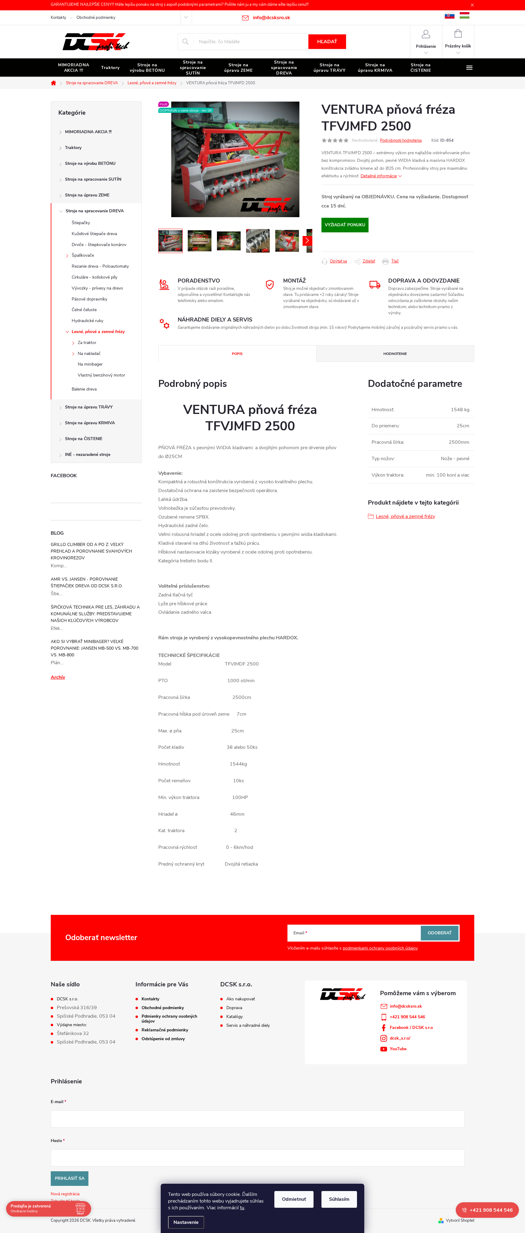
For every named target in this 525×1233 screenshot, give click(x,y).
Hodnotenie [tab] (395, 353)
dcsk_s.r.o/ (400, 1038)
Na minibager (90, 364)
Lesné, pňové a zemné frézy (98, 332)
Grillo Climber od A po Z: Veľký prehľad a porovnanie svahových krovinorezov (91, 551)
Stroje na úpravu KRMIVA (90, 423)
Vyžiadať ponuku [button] (345, 225)
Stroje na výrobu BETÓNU (90, 163)
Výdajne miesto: (72, 1025)
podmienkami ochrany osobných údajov (380, 948)
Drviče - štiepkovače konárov (99, 245)
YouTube (398, 1049)
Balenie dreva (84, 389)
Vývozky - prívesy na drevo (97, 288)
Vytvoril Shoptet (460, 1220)
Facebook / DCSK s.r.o (411, 1027)
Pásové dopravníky (89, 299)
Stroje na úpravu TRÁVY (89, 407)
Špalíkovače (83, 255)
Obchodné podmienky (96, 17)
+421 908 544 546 (407, 1017)
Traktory (73, 148)
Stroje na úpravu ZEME (87, 195)
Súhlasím (339, 1199)
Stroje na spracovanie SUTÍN (93, 179)
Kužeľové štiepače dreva (94, 234)
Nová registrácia (65, 1194)
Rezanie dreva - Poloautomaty (100, 266)
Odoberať (440, 933)
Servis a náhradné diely (248, 1025)
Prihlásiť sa (69, 1178)
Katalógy (234, 1016)
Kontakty (58, 17)
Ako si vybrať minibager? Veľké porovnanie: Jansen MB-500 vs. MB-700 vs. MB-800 (94, 648)
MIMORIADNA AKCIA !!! (88, 132)
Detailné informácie (379, 176)
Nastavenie (186, 1222)
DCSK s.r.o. (67, 999)
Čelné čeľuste (84, 310)
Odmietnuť (294, 1199)
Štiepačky (81, 223)
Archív (58, 677)
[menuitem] (73, 67)
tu (242, 1207)
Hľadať (327, 41)
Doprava (234, 1008)
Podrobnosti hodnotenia (401, 140)
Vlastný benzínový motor (101, 375)
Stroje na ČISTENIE (83, 439)
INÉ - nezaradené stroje (87, 454)
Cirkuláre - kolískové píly (94, 277)
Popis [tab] (237, 353)
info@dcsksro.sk (406, 1006)
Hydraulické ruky (87, 321)
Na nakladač (89, 353)
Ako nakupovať (240, 999)
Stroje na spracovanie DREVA (95, 211)
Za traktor (87, 343)
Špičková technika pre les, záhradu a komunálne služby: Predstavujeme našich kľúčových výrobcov (95, 613)
